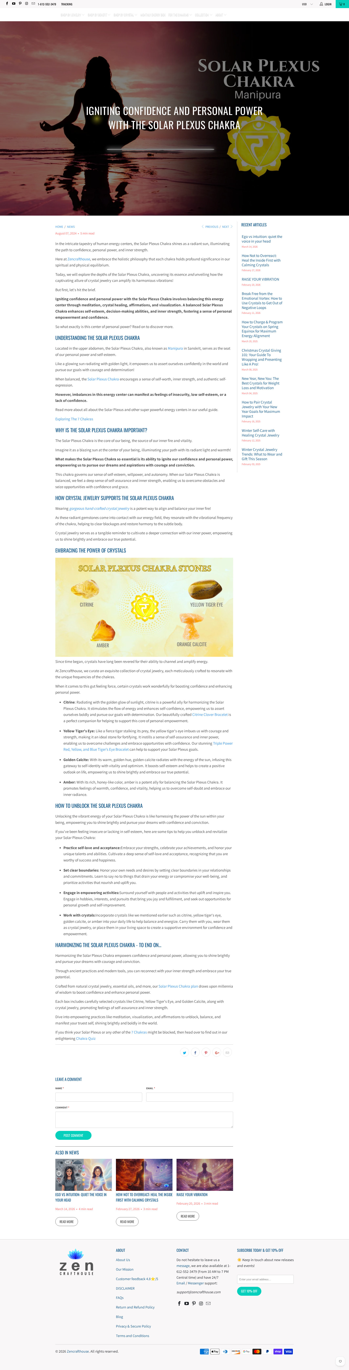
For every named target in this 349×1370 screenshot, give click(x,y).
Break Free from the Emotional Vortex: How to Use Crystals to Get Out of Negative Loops (262, 300)
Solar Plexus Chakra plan (178, 986)
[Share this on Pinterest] (206, 1052)
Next (226, 227)
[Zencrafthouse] (30, 9)
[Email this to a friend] (227, 1052)
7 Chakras (139, 1032)
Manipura (175, 348)
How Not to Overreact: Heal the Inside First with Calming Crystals (144, 1197)
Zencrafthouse (78, 259)
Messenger (196, 1283)
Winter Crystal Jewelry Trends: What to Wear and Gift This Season (262, 454)
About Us (123, 1259)
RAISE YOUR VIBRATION (192, 1194)
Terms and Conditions (132, 1335)
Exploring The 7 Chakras (74, 418)
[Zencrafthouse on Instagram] (26, 4)
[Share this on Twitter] (184, 1052)
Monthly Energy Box (152, 14)
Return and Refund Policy (135, 1307)
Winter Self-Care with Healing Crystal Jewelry (260, 433)
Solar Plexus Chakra (103, 379)
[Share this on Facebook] (195, 1052)
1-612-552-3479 (47, 4)
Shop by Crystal (124, 14)
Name (59, 1088)
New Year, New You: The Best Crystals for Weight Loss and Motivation (260, 383)
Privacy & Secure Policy (133, 1326)
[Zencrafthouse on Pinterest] (20, 4)
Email (150, 1088)
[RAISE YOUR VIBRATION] (205, 1175)
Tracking (67, 4)
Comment (62, 1107)
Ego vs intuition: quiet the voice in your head (262, 239)
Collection (202, 14)
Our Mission (125, 1269)
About (219, 14)
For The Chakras (178, 14)
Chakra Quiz (86, 1038)
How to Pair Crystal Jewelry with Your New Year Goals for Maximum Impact (261, 409)
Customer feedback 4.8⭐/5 (137, 1278)
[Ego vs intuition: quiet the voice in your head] (83, 1175)
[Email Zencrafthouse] (33, 4)
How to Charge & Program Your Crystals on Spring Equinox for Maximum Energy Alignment (262, 329)
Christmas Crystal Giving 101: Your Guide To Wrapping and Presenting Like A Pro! (262, 357)
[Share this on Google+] (216, 1052)
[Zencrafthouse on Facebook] (7, 4)
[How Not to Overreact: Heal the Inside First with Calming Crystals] (144, 1175)
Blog (119, 1316)
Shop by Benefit (98, 14)
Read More (67, 1221)
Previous (211, 227)
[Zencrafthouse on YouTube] (13, 4)
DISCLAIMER (125, 1288)
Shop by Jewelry (71, 14)
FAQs (119, 1297)
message (183, 1265)
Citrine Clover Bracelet (210, 714)
